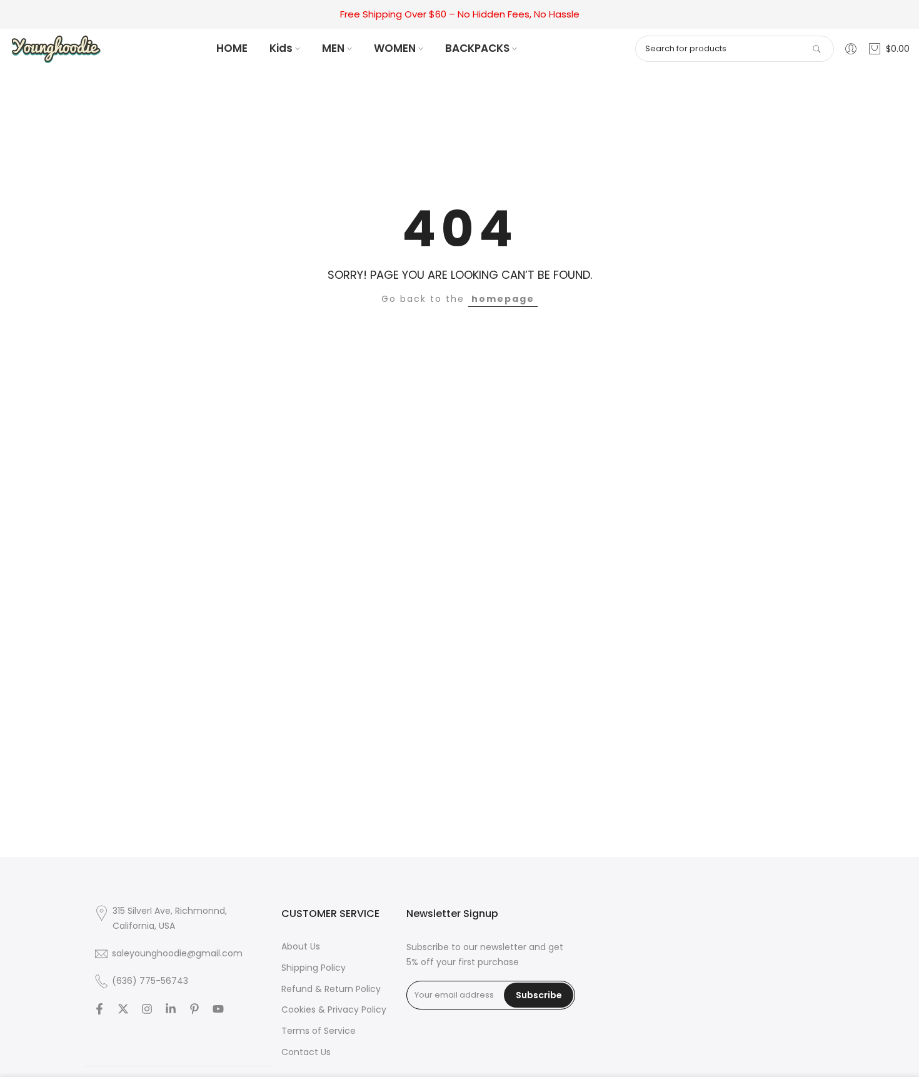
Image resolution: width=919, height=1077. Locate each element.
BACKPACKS (477, 48)
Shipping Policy (313, 967)
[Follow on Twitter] (123, 1008)
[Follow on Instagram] (147, 1008)
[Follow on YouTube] (218, 1008)
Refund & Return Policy (331, 989)
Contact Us (306, 1052)
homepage (503, 299)
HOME (232, 48)
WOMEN (395, 48)
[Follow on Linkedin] (170, 1008)
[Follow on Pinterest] (194, 1008)
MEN (333, 48)
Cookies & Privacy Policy (333, 1009)
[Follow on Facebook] (99, 1008)
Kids (281, 48)
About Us (300, 946)
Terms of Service (318, 1030)
